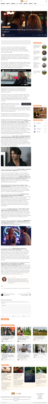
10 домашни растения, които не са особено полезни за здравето (8, 356)
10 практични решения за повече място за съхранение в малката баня (23, 356)
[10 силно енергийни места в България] (44, 72)
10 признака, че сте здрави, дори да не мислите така (37, 46)
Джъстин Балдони (14, 288)
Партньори (40, 398)
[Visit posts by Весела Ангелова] (2, 359)
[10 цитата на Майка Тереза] (40, 348)
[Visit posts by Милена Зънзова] (18, 341)
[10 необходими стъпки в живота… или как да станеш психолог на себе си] (6, 370)
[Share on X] (39, 35)
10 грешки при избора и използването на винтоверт (8, 338)
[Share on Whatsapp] (41, 35)
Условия (40, 396)
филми (29, 288)
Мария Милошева (38, 385)
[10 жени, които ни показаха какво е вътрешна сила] (44, 52)
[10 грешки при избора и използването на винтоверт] (8, 331)
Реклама (40, 397)
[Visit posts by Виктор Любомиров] (2, 341)
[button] (2, 1)
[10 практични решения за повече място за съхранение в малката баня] (44, 65)
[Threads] (40, 131)
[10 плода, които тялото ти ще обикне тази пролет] (18, 370)
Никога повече (22, 288)
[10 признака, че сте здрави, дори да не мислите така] (44, 47)
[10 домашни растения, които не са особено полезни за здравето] (8, 348)
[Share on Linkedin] (42, 35)
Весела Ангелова (5, 359)
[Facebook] (40, 123)
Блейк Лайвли (8, 288)
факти (26, 288)
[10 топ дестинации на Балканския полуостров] (44, 58)
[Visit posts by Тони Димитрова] (34, 339)
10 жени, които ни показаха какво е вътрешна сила (36, 52)
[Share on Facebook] (38, 35)
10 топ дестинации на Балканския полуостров (37, 58)
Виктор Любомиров (6, 341)
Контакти (40, 394)
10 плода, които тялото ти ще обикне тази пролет (17, 376)
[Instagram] (40, 129)
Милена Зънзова (21, 341)
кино (18, 288)
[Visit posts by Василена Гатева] (3, 35)
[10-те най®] (24, 1)
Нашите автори (40, 393)
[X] (40, 126)
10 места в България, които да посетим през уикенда (41, 376)
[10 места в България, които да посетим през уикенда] (41, 370)
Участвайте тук (26, 104)
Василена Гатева (21, 359)
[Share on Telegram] (44, 35)
